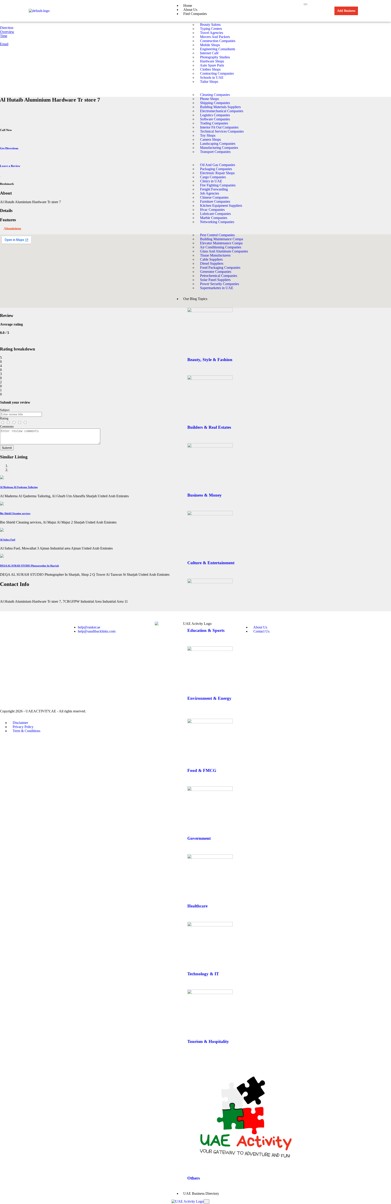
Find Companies (195, 14)
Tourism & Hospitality (208, 1041)
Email (4, 44)
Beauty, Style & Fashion (209, 359)
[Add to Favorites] (0, 175)
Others (193, 1178)
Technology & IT (203, 973)
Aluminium (12, 229)
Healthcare (197, 906)
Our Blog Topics (195, 299)
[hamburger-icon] (305, 4)
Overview (7, 32)
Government (199, 838)
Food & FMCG (201, 770)
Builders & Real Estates (209, 427)
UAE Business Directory (201, 1193)
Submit (7, 448)
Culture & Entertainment (210, 562)
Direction (6, 28)
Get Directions (9, 148)
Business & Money (204, 495)
